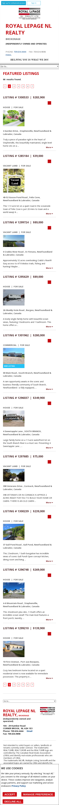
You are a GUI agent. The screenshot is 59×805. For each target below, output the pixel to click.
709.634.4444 (20, 51)
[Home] (29, 18)
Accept (9, 794)
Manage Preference (38, 794)
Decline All (12, 801)
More (48, 147)
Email (9, 55)
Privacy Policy (19, 786)
